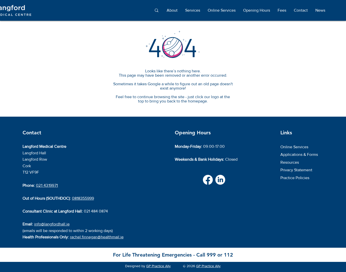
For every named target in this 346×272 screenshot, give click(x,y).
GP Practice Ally (158, 266)
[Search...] (156, 10)
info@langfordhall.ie (52, 224)
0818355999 (83, 198)
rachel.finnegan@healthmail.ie (97, 237)
